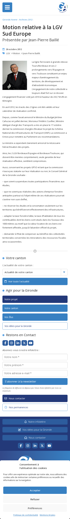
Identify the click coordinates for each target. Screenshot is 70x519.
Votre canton (11, 308)
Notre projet (11, 299)
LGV (8, 53)
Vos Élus (8, 317)
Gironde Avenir (9, 19)
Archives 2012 (26, 19)
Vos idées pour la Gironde (18, 326)
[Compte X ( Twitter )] (24, 343)
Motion (16, 53)
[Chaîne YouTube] (30, 343)
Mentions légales (47, 515)
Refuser (35, 499)
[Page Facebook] (5, 343)
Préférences (35, 508)
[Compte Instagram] (11, 343)
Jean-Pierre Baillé (31, 53)
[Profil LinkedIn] (18, 343)
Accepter (35, 490)
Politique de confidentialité (25, 515)
